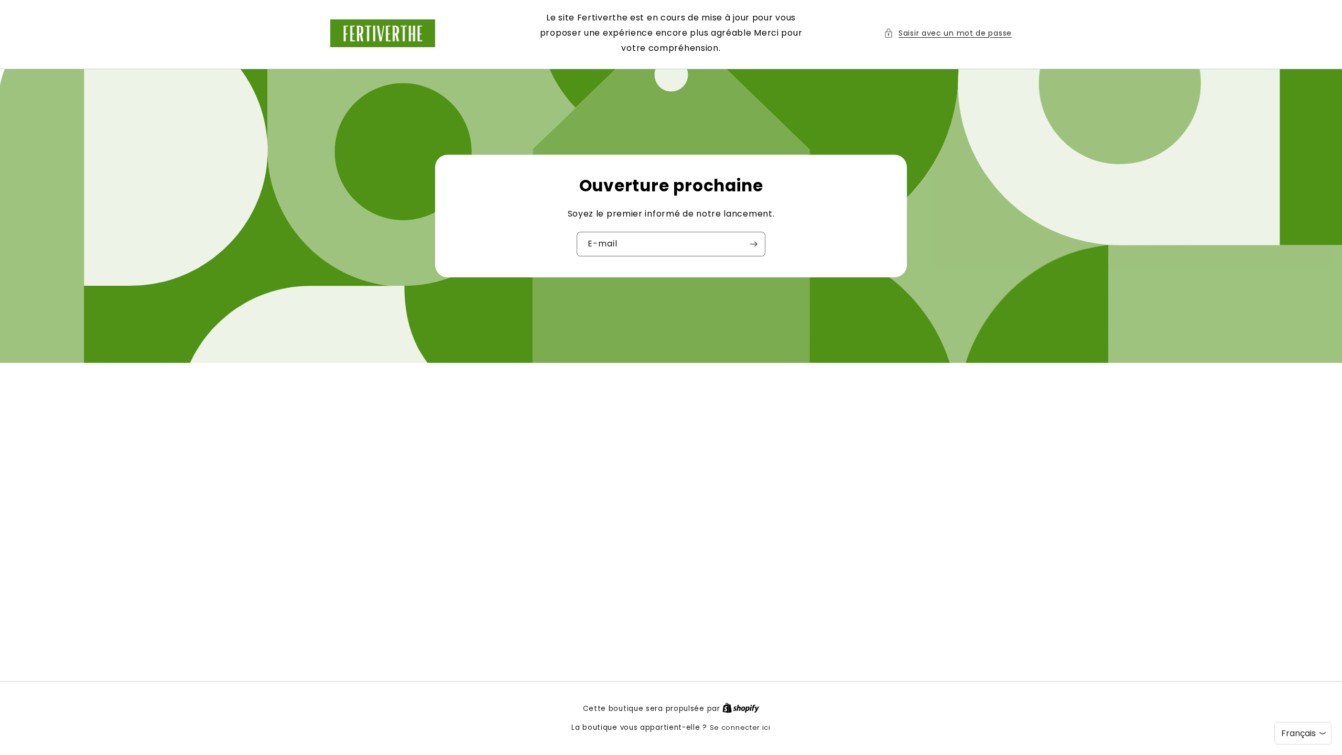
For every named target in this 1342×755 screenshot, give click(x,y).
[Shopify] (740, 709)
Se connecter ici (740, 727)
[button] (948, 33)
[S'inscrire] (753, 244)
